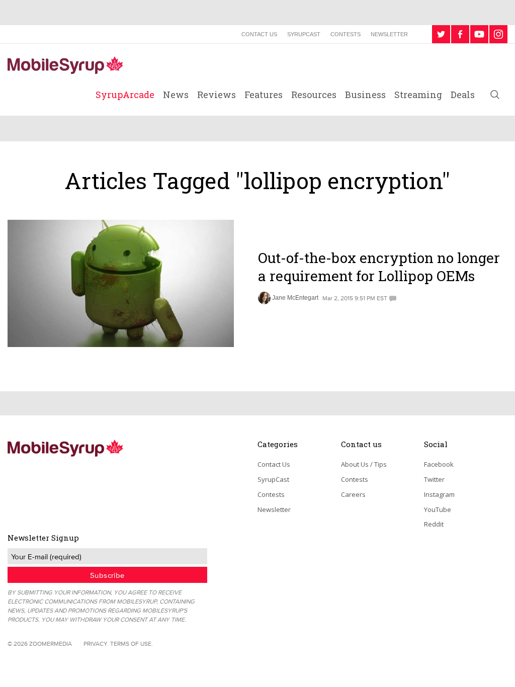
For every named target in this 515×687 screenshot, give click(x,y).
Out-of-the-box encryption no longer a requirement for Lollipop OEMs (379, 266)
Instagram (439, 494)
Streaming (418, 95)
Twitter (434, 479)
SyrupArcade (125, 95)
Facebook (439, 464)
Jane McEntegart (295, 297)
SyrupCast (303, 34)
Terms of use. (131, 643)
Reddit (434, 524)
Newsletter (389, 34)
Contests (345, 34)
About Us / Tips (364, 464)
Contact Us (259, 34)
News (176, 95)
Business (365, 95)
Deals (463, 95)
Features (263, 95)
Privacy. (96, 643)
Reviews (216, 95)
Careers (353, 494)
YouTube (437, 509)
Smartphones (288, 235)
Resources (313, 95)
